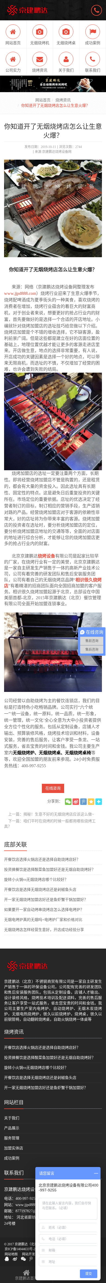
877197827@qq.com (31, 1211)
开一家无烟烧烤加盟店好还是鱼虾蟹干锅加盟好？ (46, 900)
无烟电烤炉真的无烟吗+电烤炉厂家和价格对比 (43, 920)
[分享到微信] (68, 801)
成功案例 (11, 1158)
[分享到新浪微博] (76, 801)
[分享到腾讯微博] (83, 801)
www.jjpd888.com (20, 293)
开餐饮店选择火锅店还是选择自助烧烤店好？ (42, 860)
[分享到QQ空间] (91, 801)
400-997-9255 (26, 1199)
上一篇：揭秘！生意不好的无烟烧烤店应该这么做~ (51, 814)
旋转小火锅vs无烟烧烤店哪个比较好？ (36, 880)
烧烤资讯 (63, 100)
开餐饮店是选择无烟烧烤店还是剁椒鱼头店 (40, 890)
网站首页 (43, 100)
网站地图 (11, 1254)
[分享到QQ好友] (7, 1259)
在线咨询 (53, 788)
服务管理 (11, 1138)
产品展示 (11, 1128)
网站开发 (28, 1254)
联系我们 (14, 1173)
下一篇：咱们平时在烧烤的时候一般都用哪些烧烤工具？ (50, 824)
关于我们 (11, 1118)
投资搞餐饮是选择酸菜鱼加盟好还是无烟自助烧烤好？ (49, 870)
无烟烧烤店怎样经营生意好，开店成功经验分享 (44, 930)
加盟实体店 (13, 1148)
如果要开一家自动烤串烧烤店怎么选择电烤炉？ (44, 910)
